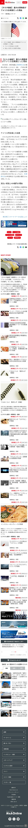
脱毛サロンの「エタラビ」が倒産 (18, 420)
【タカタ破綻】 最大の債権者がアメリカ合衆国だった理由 (14, 43)
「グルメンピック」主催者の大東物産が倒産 (18, 457)
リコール (10, 237)
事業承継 (6, 749)
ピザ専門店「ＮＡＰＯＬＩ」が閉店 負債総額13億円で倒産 (18, 348)
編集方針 (13, 787)
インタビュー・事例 (9, 754)
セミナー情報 (7, 777)
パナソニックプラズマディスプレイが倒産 (18, 565)
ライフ (5, 771)
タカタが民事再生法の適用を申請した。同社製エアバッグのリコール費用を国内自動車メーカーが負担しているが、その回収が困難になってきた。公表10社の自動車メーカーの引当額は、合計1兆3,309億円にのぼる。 (14, 287)
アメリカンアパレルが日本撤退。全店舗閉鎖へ (18, 554)
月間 (21, 668)
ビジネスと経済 (5, 294)
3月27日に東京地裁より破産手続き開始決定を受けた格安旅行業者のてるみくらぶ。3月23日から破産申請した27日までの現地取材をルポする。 (14, 409)
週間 (14, 668)
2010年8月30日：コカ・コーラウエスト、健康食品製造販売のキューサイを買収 (14, 646)
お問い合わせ (13, 801)
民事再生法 (20, 65)
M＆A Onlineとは (14, 790)
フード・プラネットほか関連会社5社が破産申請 (18, 312)
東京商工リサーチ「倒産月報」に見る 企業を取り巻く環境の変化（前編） (18, 602)
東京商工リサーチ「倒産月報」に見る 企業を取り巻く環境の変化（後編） (18, 589)
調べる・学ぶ (7, 743)
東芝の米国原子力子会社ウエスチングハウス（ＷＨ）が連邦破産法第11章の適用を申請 (18, 433)
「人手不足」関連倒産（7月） (17, 577)
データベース (7, 738)
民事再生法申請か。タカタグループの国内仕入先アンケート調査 (18, 300)
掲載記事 (13, 799)
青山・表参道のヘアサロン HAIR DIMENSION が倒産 (18, 360)
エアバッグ (18, 235)
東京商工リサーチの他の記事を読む (17, 244)
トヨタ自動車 (16, 232)
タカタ (9, 232)
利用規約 (13, 794)
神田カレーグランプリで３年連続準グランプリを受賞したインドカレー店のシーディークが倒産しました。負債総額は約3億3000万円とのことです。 (14, 531)
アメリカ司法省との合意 (11, 46)
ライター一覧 (7, 782)
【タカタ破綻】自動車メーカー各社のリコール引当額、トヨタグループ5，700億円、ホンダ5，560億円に (13, 279)
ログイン (19, 2)
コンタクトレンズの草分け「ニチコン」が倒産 (18, 542)
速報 (5, 732)
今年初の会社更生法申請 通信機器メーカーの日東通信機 (18, 324)
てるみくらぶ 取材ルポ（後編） (17, 372)
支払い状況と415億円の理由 (13, 48)
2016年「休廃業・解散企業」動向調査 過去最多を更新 (18, 482)
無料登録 (25, 2)
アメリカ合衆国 (10, 235)
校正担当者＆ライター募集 (13, 797)
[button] (2, 652)
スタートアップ (8, 760)
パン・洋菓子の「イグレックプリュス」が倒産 (18, 494)
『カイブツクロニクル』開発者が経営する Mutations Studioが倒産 (18, 470)
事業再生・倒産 (15, 294)
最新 (6, 668)
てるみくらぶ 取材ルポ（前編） (12, 402)
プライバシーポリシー (13, 792)
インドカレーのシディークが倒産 (12, 524)
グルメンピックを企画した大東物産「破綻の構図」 (18, 446)
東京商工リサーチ (10, 14)
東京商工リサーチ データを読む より (15, 217)
